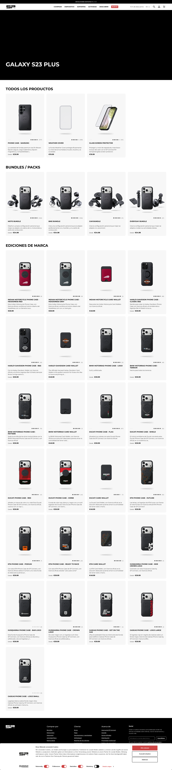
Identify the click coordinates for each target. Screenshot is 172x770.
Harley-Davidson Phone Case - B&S (24, 366)
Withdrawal (78, 738)
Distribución (105, 738)
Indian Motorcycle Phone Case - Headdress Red (23, 301)
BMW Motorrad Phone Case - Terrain (144, 367)
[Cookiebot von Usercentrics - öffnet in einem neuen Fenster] (24, 766)
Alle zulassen (145, 748)
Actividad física (51, 738)
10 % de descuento (137, 7)
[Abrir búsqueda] (154, 7)
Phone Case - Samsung (18, 143)
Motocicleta (50, 733)
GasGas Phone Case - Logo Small (23, 696)
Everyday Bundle (138, 221)
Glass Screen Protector (101, 143)
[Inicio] (11, 6)
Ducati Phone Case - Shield (143, 432)
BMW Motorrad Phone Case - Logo (106, 366)
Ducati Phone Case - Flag (101, 432)
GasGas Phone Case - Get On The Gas (104, 631)
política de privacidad (154, 742)
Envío (76, 730)
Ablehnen (145, 759)
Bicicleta (49, 730)
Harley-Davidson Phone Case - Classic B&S (144, 301)
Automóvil (50, 735)
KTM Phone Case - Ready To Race (64, 564)
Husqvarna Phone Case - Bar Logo (24, 630)
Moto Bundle (14, 221)
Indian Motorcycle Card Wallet (105, 300)
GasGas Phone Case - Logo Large (145, 630)
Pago (75, 733)
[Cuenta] (159, 7)
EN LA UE (86, 2)
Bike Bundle (54, 221)
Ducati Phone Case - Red (19, 498)
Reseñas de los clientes (81, 740)
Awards (103, 733)
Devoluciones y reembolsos (83, 735)
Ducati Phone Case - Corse (61, 498)
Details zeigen (107, 766)
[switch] (64, 766)
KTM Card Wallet (97, 564)
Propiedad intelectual (108, 740)
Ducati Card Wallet (99, 498)
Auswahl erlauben (145, 754)
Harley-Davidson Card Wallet (63, 366)
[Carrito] (164, 7)
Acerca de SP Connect (108, 730)
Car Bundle (95, 221)
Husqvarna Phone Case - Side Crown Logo (144, 565)
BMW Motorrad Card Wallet (63, 432)
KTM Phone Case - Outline (142, 498)
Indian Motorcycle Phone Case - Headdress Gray (64, 301)
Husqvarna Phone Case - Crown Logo (64, 631)
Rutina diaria (51, 740)
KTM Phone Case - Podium (20, 564)
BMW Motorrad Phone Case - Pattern (22, 433)
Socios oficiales (106, 735)
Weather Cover (56, 143)
